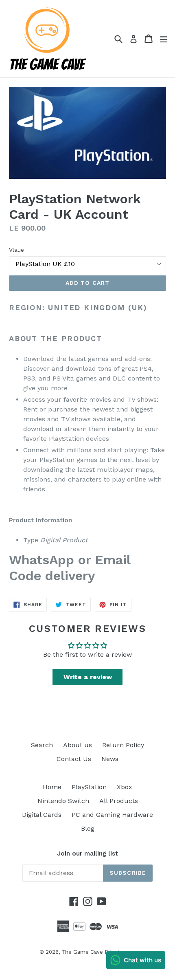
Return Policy (123, 745)
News (109, 759)
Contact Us (74, 759)
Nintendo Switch (63, 801)
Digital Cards (41, 814)
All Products (118, 801)
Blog (87, 828)
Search (42, 745)
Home (52, 787)
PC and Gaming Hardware (112, 814)
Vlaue (16, 249)
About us (77, 745)
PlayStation (89, 787)
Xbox (124, 787)
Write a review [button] (87, 677)
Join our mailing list (87, 853)
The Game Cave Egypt (90, 952)
